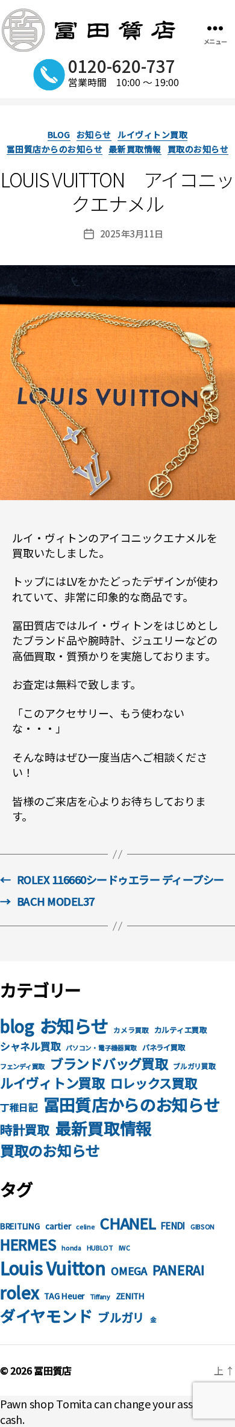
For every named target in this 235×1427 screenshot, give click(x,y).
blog (59, 135)
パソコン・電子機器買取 (101, 1047)
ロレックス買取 (153, 1082)
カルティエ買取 (180, 1029)
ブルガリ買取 (194, 1066)
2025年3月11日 (131, 233)
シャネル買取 (30, 1045)
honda (71, 1247)
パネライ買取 (163, 1047)
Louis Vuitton (53, 1267)
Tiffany (100, 1296)
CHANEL (127, 1223)
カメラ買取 (131, 1029)
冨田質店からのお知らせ (55, 149)
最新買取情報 (134, 149)
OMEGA (129, 1270)
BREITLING (20, 1226)
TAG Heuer (64, 1296)
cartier (57, 1226)
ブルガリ (121, 1317)
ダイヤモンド (46, 1315)
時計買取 (25, 1129)
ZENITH (130, 1296)
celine (85, 1226)
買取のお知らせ (198, 149)
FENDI (173, 1225)
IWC (124, 1247)
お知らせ (94, 135)
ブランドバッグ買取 (109, 1063)
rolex (19, 1292)
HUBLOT (100, 1247)
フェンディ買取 (22, 1066)
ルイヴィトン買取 (152, 135)
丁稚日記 (19, 1107)
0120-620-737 (121, 66)
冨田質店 (53, 1370)
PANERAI (178, 1269)
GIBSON (202, 1226)
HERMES (28, 1244)
